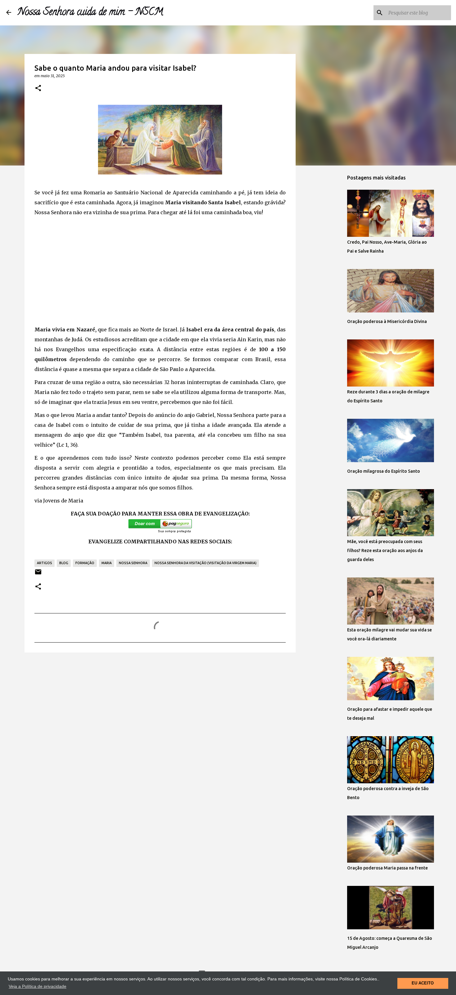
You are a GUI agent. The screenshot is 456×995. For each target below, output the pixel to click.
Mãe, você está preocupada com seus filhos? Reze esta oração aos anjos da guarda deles (385, 550)
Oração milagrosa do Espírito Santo (383, 471)
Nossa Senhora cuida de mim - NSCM (90, 12)
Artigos (44, 563)
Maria (106, 563)
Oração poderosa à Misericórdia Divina (387, 321)
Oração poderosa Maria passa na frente (387, 867)
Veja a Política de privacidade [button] (37, 986)
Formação (84, 563)
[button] (38, 88)
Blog (63, 563)
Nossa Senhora (133, 563)
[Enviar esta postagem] (38, 574)
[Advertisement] (160, 273)
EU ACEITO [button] (423, 983)
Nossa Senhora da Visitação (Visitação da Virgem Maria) (205, 563)
